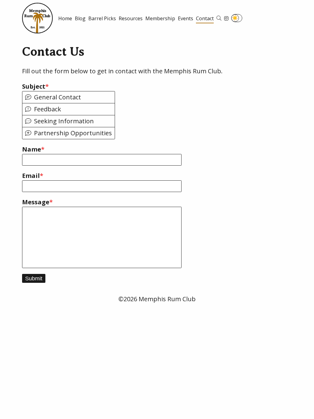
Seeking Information (64, 121)
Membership (160, 18)
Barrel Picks (102, 18)
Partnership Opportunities (73, 133)
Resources (131, 18)
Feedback (47, 109)
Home (65, 18)
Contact (205, 18)
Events (185, 18)
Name (31, 149)
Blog (80, 18)
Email (31, 175)
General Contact (57, 97)
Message (35, 202)
